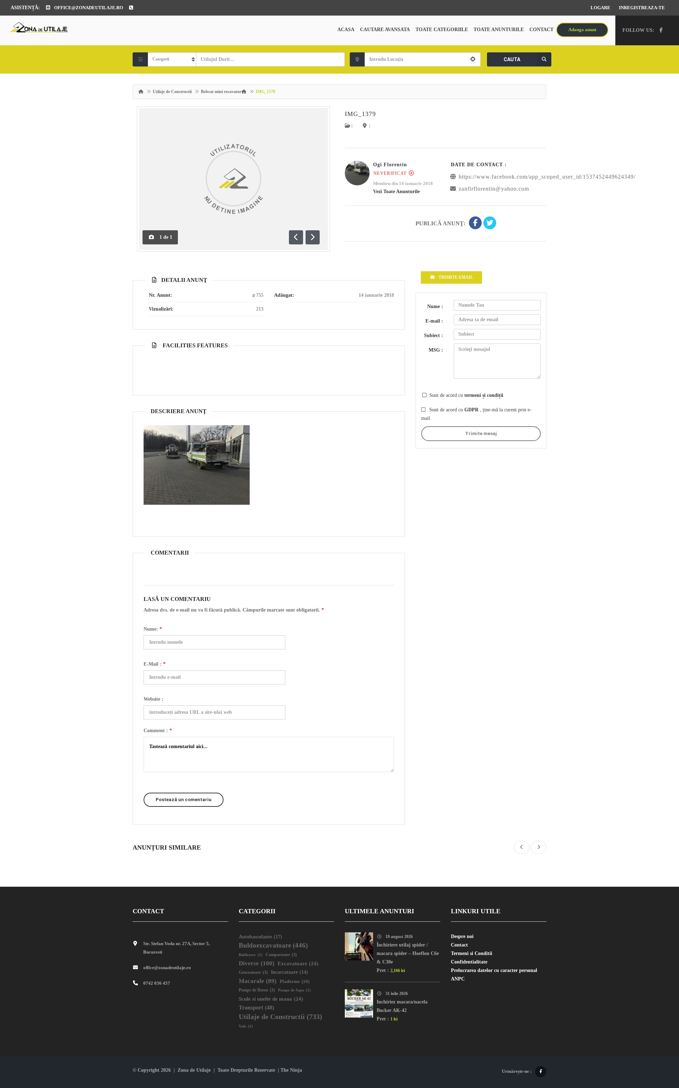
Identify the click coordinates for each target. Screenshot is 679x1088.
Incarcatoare (289, 972)
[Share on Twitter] (489, 223)
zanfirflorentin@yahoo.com (494, 189)
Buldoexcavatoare (273, 945)
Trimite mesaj (481, 433)
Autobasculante (260, 936)
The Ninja (291, 1070)
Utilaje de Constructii (172, 91)
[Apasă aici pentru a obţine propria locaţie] (473, 59)
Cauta (512, 59)
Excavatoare (298, 963)
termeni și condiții (483, 395)
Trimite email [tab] (456, 277)
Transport (256, 1008)
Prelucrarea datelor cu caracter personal (494, 970)
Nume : (435, 306)
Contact (541, 29)
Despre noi (462, 936)
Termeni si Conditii (471, 953)
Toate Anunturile (499, 29)
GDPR (472, 409)
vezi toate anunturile (396, 191)
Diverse (256, 963)
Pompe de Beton (257, 990)
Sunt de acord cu (466, 395)
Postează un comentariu (183, 799)
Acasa (345, 29)
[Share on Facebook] (475, 223)
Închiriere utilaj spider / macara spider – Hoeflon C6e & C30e (408, 953)
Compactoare (281, 955)
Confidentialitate (469, 962)
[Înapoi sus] (656, 1044)
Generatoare (253, 972)
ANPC (458, 979)
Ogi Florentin (390, 164)
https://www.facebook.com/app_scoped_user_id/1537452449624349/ (547, 177)
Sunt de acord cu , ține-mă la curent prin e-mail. (476, 414)
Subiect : (433, 335)
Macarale (258, 981)
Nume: (153, 629)
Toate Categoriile (442, 29)
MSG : (436, 350)
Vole (246, 1026)
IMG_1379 (360, 113)
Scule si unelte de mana (271, 999)
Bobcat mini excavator (221, 91)
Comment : (158, 730)
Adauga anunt (582, 29)
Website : (153, 699)
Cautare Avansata (385, 29)
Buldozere (250, 955)
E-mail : (155, 664)
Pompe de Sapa (294, 990)
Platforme (294, 981)
